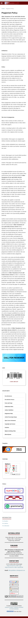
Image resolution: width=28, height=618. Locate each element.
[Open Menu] (1, 3)
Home (3, 8)
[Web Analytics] (10, 611)
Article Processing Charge (11, 417)
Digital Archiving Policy (10, 431)
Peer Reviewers (8, 396)
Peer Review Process (9, 399)
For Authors (5, 523)
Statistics (7, 427)
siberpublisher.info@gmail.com (16, 570)
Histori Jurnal (8, 434)
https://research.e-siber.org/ (14, 565)
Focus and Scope (8, 403)
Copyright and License (10, 424)
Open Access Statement (10, 420)
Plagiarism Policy (9, 413)
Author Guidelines (9, 410)
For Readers (5, 521)
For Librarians (5, 525)
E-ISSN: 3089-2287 (14, 381)
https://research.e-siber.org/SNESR (14, 567)
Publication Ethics (9, 406)
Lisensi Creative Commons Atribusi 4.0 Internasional (14, 608)
